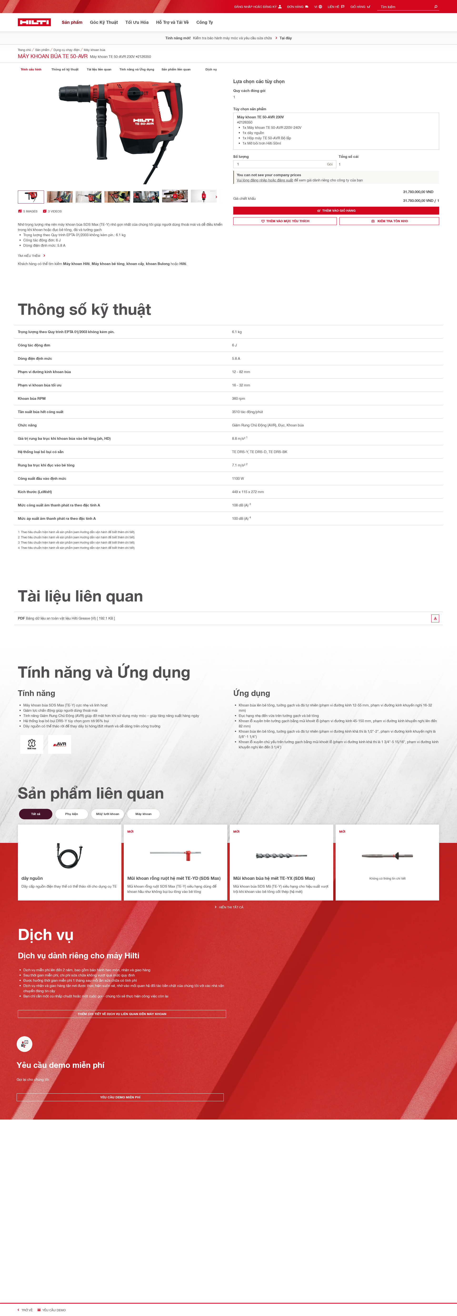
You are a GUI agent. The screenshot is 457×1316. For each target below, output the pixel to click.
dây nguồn (32, 878)
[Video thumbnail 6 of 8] (175, 197)
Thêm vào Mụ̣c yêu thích (287, 221)
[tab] (31, 69)
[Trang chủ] (34, 22)
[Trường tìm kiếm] (436, 6)
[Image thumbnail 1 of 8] (31, 197)
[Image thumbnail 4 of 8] (117, 197)
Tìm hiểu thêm (29, 255)
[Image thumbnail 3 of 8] (88, 197)
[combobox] (408, 6)
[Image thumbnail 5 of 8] (146, 197)
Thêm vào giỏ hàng (339, 210)
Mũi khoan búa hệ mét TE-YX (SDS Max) (274, 878)
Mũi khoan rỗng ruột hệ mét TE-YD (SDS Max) (173, 878)
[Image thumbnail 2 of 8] (60, 197)
